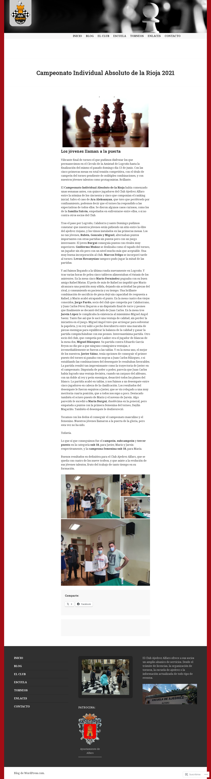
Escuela (119, 36)
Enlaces (154, 36)
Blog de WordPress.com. (29, 773)
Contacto (173, 36)
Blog (90, 36)
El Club (103, 36)
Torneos (137, 36)
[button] (98, 686)
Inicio (77, 36)
